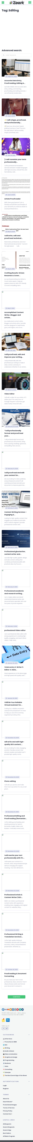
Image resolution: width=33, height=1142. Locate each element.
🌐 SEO (5, 1045)
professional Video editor (15, 630)
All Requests (7, 1124)
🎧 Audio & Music (8, 1051)
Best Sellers (7, 1133)
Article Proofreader (12, 199)
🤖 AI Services (7, 1039)
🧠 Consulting (7, 1069)
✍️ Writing (6, 1048)
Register (6, 1088)
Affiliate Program (9, 1136)
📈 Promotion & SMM (10, 1042)
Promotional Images (10, 1105)
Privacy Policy (7, 1111)
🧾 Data (5, 1066)
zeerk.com (13, 1013)
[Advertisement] (16, 30)
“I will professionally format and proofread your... (13, 433)
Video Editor (9, 394)
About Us (6, 1099)
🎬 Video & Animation (10, 1054)
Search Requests (8, 1127)
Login (5, 1085)
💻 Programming (8, 1060)
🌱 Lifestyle (7, 1072)
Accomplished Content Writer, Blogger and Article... (14, 315)
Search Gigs (7, 1130)
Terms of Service (9, 1108)
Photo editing (10, 781)
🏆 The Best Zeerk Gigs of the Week (15, 1075)
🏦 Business (7, 1063)
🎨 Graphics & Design (10, 1057)
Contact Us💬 (7, 1114)
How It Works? (7, 1102)
